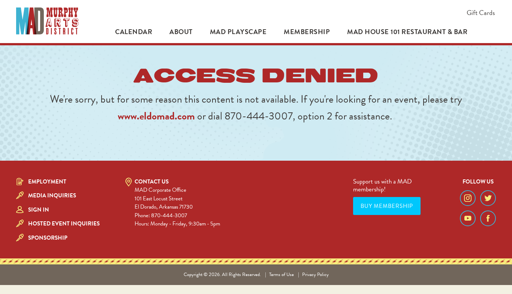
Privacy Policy (315, 274)
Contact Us (152, 182)
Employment (47, 182)
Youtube (468, 218)
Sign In (38, 210)
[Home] (47, 20)
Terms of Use (281, 274)
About (181, 32)
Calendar (133, 32)
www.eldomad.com (156, 116)
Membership (307, 32)
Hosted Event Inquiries (64, 223)
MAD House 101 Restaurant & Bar (407, 32)
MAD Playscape (238, 32)
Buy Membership (387, 206)
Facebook (488, 218)
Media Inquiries (52, 195)
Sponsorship (47, 238)
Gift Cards (481, 12)
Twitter (488, 198)
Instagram (468, 198)
